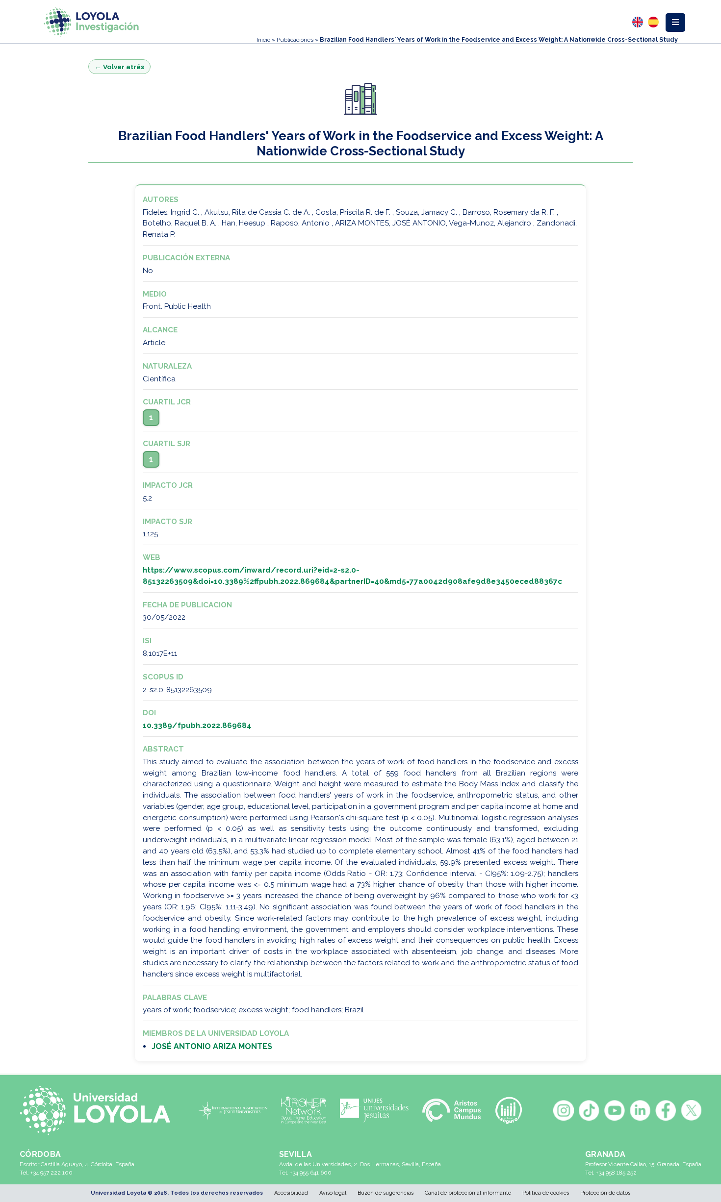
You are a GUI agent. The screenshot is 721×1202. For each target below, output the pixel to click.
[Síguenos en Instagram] (563, 1110)
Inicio (263, 39)
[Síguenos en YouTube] (614, 1110)
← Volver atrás (119, 67)
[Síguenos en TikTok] (589, 1110)
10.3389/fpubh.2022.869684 (197, 725)
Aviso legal (332, 1193)
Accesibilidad (291, 1193)
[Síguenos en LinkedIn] (640, 1110)
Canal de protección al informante (468, 1193)
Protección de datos (605, 1193)
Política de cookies (545, 1193)
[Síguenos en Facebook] (665, 1110)
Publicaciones (295, 39)
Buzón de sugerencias (385, 1193)
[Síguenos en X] (691, 1110)
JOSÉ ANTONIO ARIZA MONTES (212, 1046)
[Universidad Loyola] (99, 1110)
